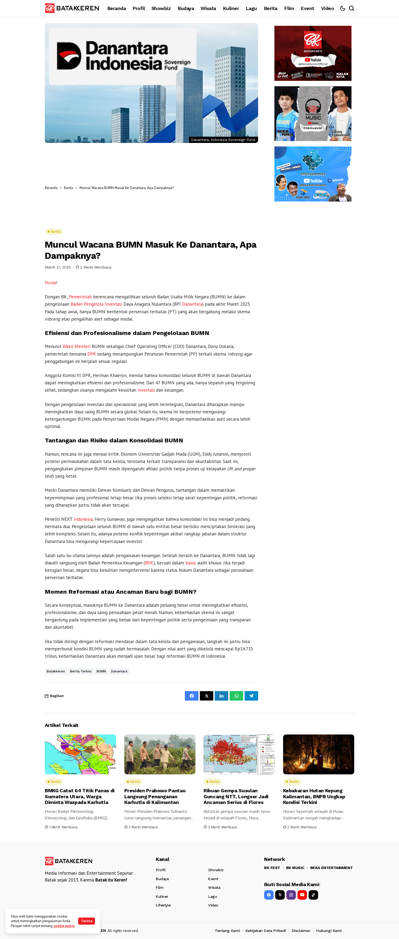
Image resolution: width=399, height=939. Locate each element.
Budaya (162, 879)
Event (213, 879)
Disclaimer (301, 930)
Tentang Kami (227, 930)
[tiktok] (313, 895)
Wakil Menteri (76, 346)
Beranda (51, 188)
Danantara (192, 304)
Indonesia (83, 519)
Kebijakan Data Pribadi (266, 930)
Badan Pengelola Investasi (96, 304)
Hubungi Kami (329, 930)
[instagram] (291, 895)
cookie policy (64, 926)
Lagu (212, 896)
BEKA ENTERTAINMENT (331, 867)
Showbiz (216, 870)
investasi (146, 390)
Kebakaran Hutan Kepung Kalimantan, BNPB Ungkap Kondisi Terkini (314, 796)
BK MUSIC (295, 867)
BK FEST (272, 867)
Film (159, 887)
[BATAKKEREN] (72, 8)
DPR (91, 354)
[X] (280, 895)
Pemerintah (80, 297)
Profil (160, 870)
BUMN (101, 671)
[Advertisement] (217, 188)
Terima (86, 921)
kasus (190, 563)
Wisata (214, 887)
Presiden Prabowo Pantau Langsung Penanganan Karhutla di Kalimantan (155, 796)
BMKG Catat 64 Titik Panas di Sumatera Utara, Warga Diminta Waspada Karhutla (80, 796)
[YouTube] (302, 895)
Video (213, 905)
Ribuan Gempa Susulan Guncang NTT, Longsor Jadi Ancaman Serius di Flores (236, 796)
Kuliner (162, 896)
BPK (149, 563)
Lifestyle (163, 905)
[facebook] (269, 895)
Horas (50, 283)
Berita (68, 188)
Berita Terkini (80, 671)
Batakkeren (56, 671)
